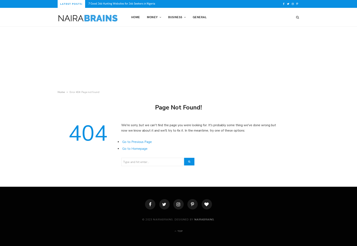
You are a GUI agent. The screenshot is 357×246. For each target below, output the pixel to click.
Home (135, 17)
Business (175, 17)
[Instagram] (178, 204)
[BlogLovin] (207, 204)
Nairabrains (204, 219)
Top (180, 231)
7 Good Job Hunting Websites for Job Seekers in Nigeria (121, 3)
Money (152, 17)
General (199, 17)
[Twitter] (164, 204)
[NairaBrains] (88, 17)
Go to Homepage (135, 149)
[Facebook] (150, 204)
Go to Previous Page (137, 142)
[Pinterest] (192, 204)
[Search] (296, 17)
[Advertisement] (178, 58)
